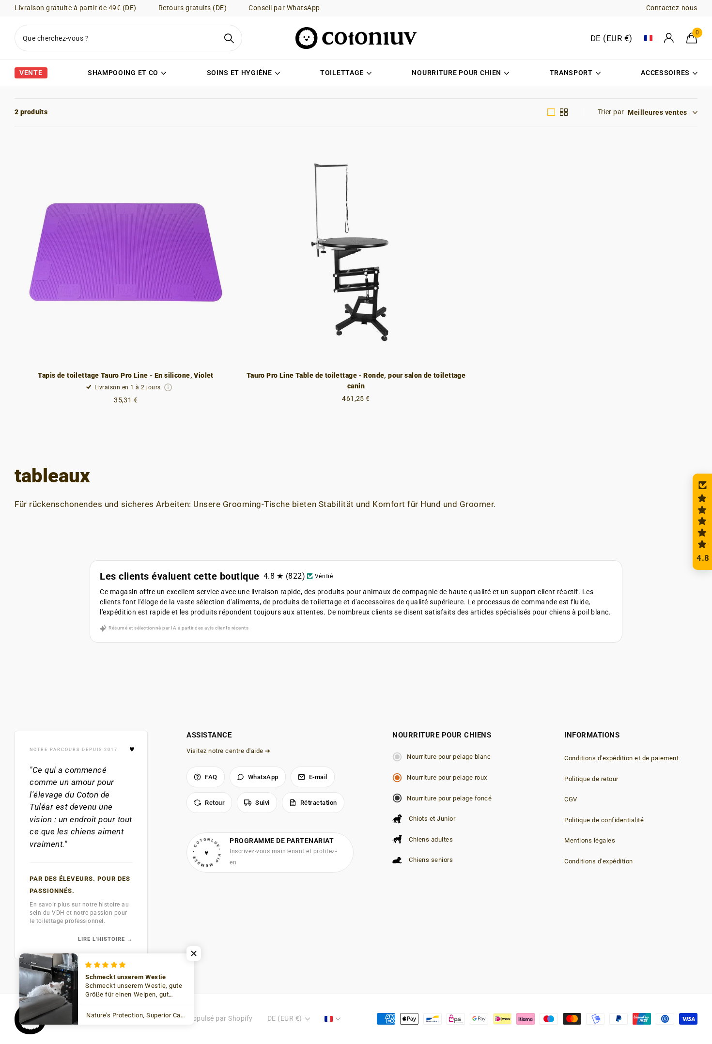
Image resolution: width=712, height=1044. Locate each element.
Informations (591, 735)
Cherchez (229, 38)
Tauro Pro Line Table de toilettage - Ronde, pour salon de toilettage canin (356, 380)
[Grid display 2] (564, 112)
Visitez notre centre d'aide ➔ (228, 750)
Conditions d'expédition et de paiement (621, 758)
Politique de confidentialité (604, 820)
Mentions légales (589, 840)
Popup (168, 387)
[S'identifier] (669, 38)
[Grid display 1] (551, 112)
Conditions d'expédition (598, 861)
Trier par (611, 112)
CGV (570, 799)
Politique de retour (591, 779)
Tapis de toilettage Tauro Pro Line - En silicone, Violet (126, 375)
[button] (702, 522)
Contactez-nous (671, 8)
